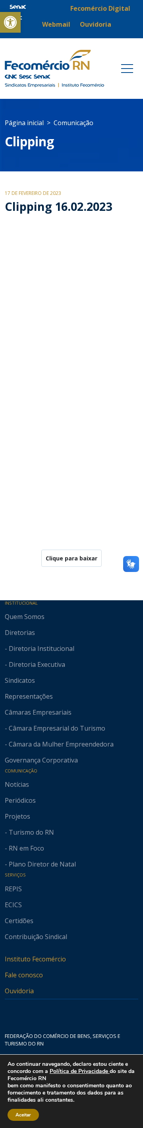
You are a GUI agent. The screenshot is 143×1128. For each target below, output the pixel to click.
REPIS (13, 888)
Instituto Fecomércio (35, 959)
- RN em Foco (24, 848)
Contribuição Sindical (36, 936)
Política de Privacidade (80, 1071)
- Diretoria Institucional (39, 648)
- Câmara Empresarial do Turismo (55, 728)
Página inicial (24, 122)
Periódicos (20, 800)
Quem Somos (24, 616)
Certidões (19, 920)
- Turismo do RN (29, 832)
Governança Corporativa (41, 760)
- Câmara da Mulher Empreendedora (59, 744)
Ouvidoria (19, 991)
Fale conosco (24, 975)
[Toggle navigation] (127, 68)
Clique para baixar (71, 558)
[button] (10, 22)
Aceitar (23, 1115)
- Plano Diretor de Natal (40, 864)
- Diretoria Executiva (35, 664)
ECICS (13, 904)
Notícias (17, 784)
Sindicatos (20, 680)
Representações (29, 696)
